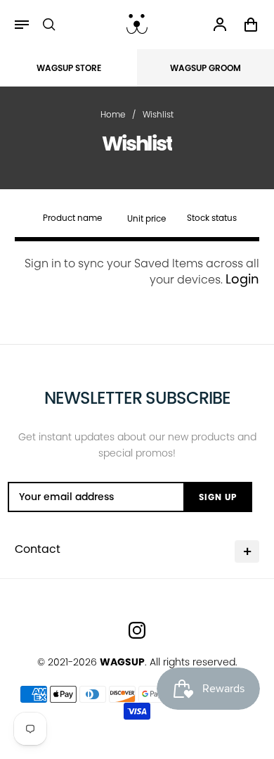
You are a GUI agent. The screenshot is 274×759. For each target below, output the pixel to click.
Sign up (218, 497)
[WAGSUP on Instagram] (137, 630)
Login (242, 279)
